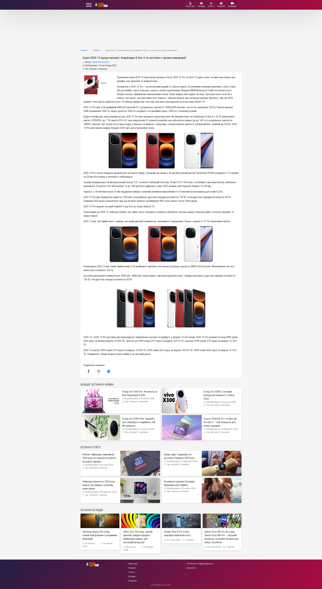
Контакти (191, 568)
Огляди (201, 6)
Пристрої (190, 6)
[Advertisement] (161, 28)
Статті (211, 6)
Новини (221, 6)
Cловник (232, 6)
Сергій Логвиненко (100, 62)
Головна (83, 50)
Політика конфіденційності (200, 563)
